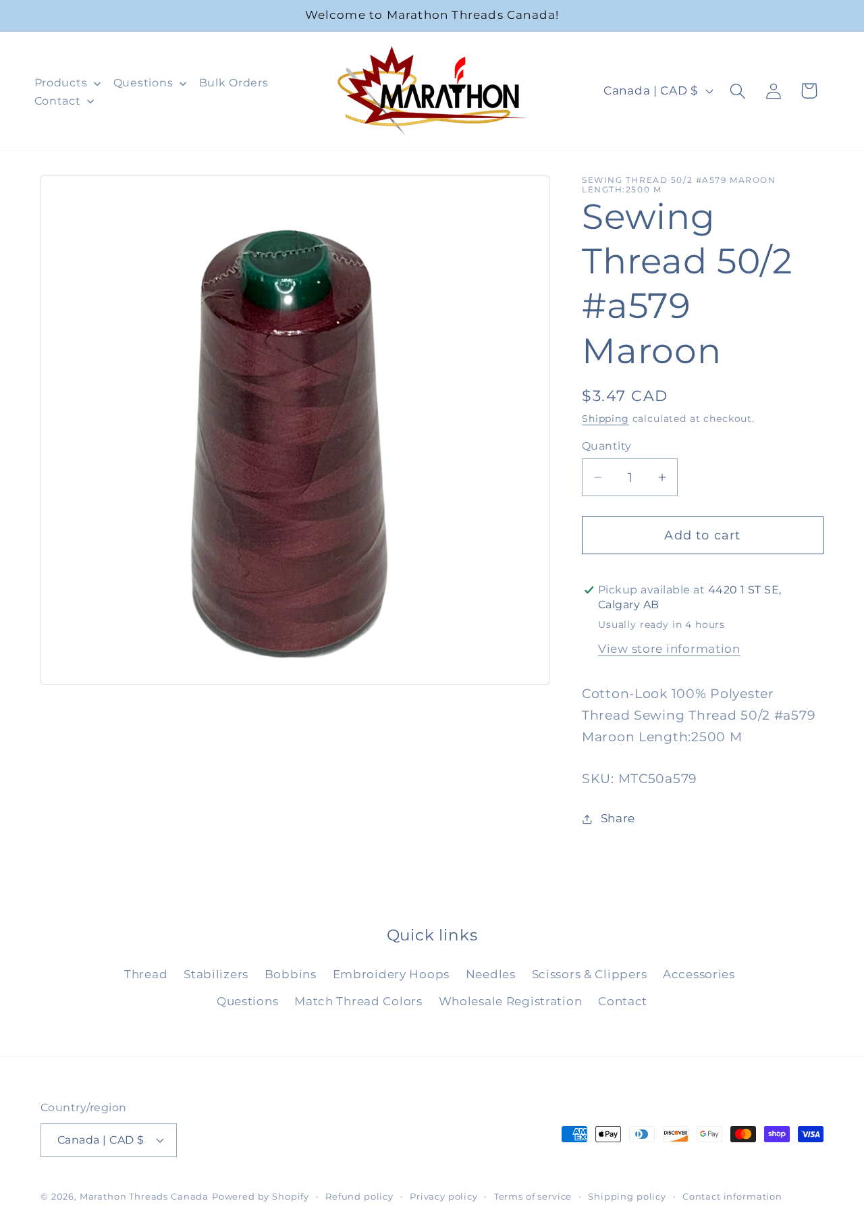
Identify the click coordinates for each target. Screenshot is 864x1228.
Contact (622, 1001)
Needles (491, 974)
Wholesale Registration (511, 1001)
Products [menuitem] (61, 82)
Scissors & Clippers (589, 974)
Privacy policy (444, 1195)
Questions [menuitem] (143, 82)
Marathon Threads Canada (144, 1195)
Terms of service (533, 1195)
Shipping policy (627, 1195)
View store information (669, 649)
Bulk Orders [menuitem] (234, 82)
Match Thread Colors (358, 1001)
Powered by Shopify (260, 1195)
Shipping (605, 418)
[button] (737, 91)
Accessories (699, 974)
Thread (145, 974)
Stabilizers (216, 974)
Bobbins (291, 974)
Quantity (607, 445)
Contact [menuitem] (57, 101)
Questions (247, 1001)
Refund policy (359, 1195)
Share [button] (618, 818)
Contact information (732, 1195)
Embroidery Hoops (391, 974)
